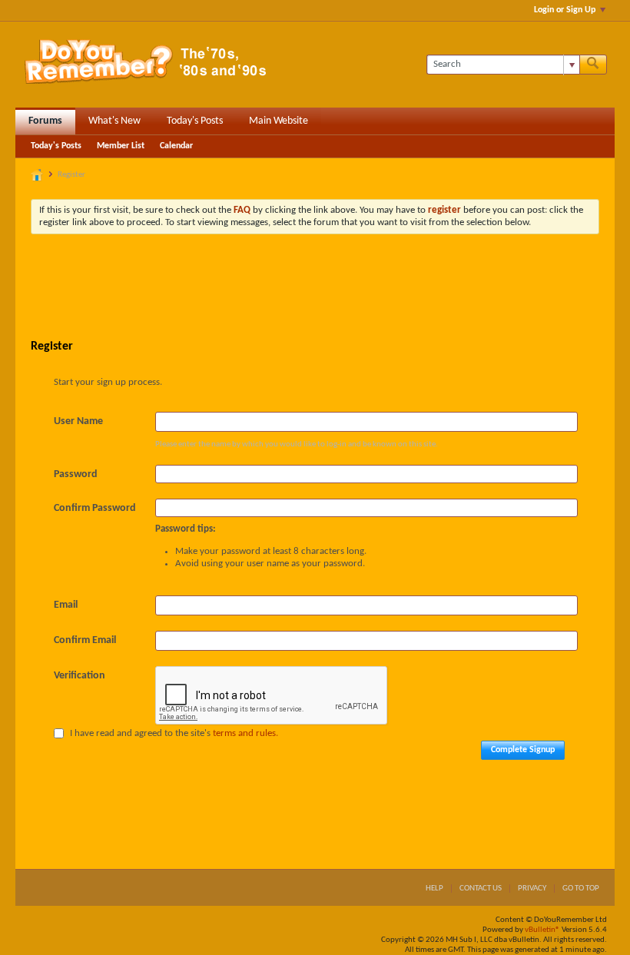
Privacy (532, 888)
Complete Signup (523, 749)
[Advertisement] (315, 288)
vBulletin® (542, 930)
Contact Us (480, 888)
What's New (114, 121)
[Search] (593, 65)
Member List (120, 146)
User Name (78, 421)
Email (66, 605)
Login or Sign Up (564, 10)
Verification (79, 675)
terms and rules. (245, 733)
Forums (45, 121)
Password (76, 474)
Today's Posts (195, 121)
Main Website (278, 121)
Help (434, 888)
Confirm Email (85, 640)
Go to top (580, 888)
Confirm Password (95, 508)
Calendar (176, 146)
